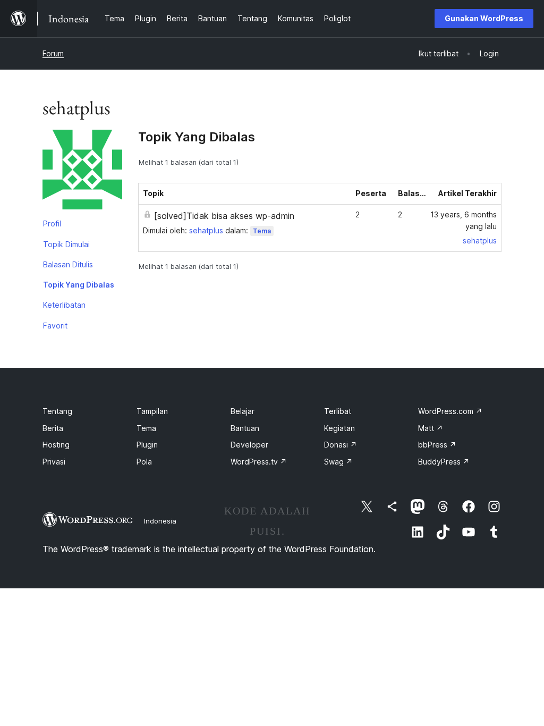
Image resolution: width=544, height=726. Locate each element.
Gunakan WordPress (484, 18)
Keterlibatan (64, 304)
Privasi (53, 461)
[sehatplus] (82, 172)
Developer (249, 444)
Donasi (340, 444)
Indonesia (160, 521)
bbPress (437, 444)
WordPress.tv (259, 461)
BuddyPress (444, 461)
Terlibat (337, 411)
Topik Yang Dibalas (78, 284)
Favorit (55, 325)
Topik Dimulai (66, 244)
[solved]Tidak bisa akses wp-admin (224, 215)
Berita (52, 428)
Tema (262, 231)
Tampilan (152, 411)
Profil (52, 223)
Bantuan (245, 428)
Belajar (242, 411)
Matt (430, 428)
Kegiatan (339, 428)
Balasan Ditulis (68, 264)
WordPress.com (450, 411)
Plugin (147, 444)
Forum (53, 53)
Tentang (57, 411)
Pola (144, 461)
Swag (338, 461)
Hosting (56, 444)
